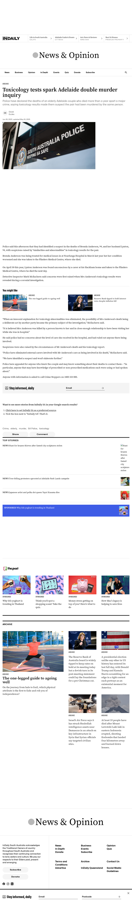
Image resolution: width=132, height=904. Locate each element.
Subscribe (90, 72)
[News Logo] (66, 55)
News (7, 72)
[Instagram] (8, 884)
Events (56, 72)
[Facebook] (4, 884)
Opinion (31, 72)
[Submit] (102, 388)
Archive (85, 861)
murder (22, 428)
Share (15, 434)
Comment (42, 434)
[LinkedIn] (12, 884)
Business (19, 72)
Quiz (67, 72)
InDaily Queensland (92, 868)
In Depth (44, 72)
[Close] (128, 893)
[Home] (15, 38)
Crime (6, 428)
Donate (77, 72)
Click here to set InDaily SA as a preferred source (31, 410)
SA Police (32, 428)
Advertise (60, 868)
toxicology (44, 428)
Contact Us (113, 861)
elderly (14, 428)
